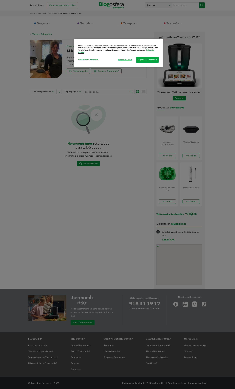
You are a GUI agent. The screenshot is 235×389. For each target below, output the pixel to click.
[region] (118, 53)
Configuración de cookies (88, 59)
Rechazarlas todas (125, 60)
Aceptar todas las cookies (147, 60)
